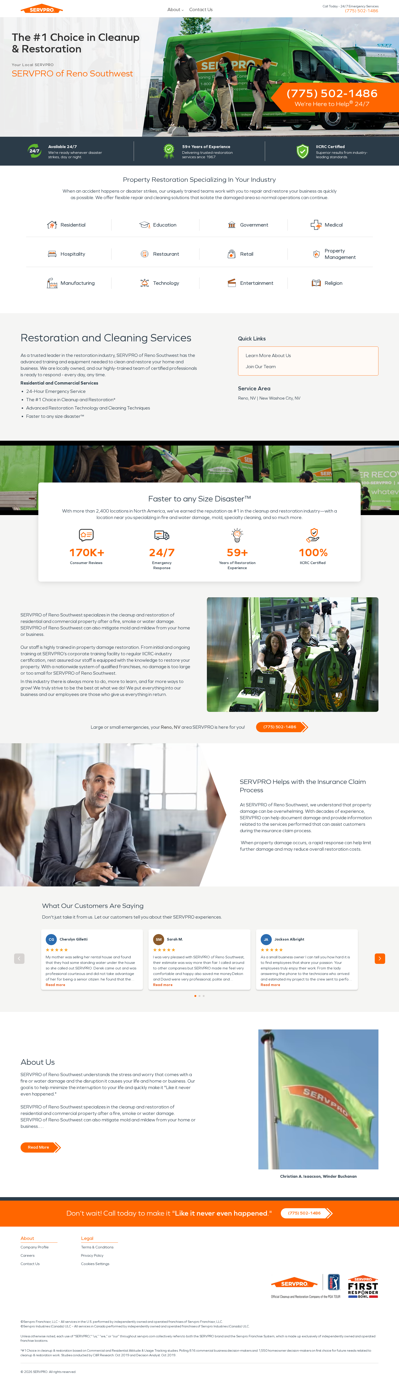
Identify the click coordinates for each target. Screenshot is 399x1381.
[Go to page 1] (195, 996)
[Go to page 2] (199, 996)
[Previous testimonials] (19, 958)
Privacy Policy (92, 1255)
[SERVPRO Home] (42, 8)
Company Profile (35, 1247)
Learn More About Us (268, 355)
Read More (38, 1147)
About (173, 9)
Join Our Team (261, 366)
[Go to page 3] (204, 996)
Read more (55, 985)
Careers (27, 1255)
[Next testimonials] (380, 958)
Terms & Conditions (97, 1247)
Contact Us (201, 9)
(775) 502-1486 (361, 10)
